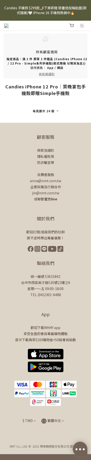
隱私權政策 (45, 156)
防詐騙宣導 (45, 162)
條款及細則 (45, 150)
